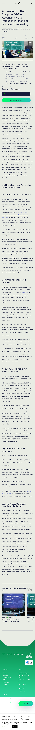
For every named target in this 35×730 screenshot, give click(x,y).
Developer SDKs (7, 677)
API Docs (21, 689)
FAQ (19, 686)
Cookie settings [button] (6, 726)
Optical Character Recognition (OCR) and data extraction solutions (15, 214)
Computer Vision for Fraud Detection (15, 76)
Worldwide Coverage (24, 679)
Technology (10, 28)
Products (5, 673)
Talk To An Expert (23, 673)
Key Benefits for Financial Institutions (16, 81)
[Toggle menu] (3, 3)
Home (4, 28)
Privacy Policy (8, 724)
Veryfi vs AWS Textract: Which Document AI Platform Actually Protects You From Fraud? (11, 620)
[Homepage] (17, 3)
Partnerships (22, 684)
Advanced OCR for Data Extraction (15, 74)
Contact (20, 682)
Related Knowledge (11, 94)
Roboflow (25, 292)
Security (5, 675)
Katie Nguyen (27, 37)
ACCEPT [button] (15, 726)
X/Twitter (5, 700)
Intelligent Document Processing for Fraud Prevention (18, 72)
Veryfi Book (6, 682)
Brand (4, 687)
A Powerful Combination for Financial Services (18, 79)
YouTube (5, 703)
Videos (5, 680)
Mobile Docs (22, 691)
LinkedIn (5, 698)
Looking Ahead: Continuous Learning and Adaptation (18, 83)
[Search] (31, 3)
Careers (5, 684)
